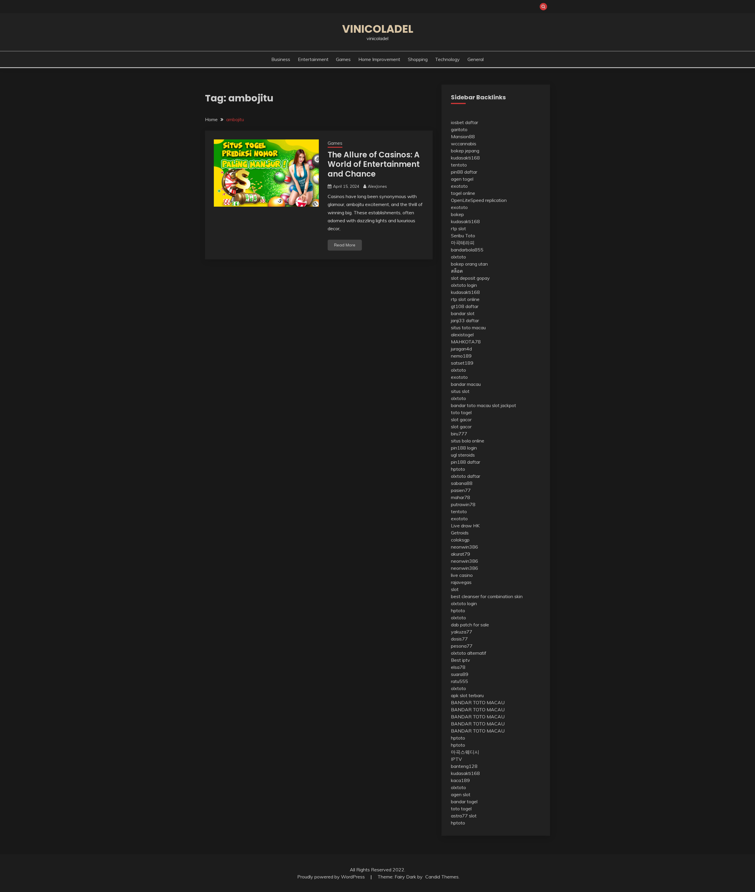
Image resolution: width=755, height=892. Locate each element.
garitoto (459, 129)
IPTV (456, 759)
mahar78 (460, 497)
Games (343, 59)
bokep (457, 214)
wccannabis (463, 144)
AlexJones (377, 186)
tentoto (459, 165)
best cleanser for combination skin (487, 596)
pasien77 (461, 490)
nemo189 (461, 356)
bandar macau (466, 384)
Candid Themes (442, 877)
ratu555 (459, 681)
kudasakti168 (465, 158)
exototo (459, 186)
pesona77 (461, 646)
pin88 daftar (464, 172)
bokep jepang (465, 151)
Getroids (460, 533)
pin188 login (464, 448)
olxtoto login (464, 285)
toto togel (461, 412)
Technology (447, 59)
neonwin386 (464, 547)
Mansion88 (463, 136)
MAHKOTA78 (466, 342)
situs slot (460, 391)
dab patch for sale (470, 625)
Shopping (418, 59)
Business (280, 59)
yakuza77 (461, 632)
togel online (463, 193)
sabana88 (461, 483)
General (475, 59)
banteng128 (464, 766)
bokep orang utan (469, 264)
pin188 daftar (465, 462)
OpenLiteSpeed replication (479, 200)
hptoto (458, 469)
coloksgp (460, 540)
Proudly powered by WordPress (331, 877)
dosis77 (459, 639)
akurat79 (460, 554)
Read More (344, 245)
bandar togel (464, 801)
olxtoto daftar (465, 476)
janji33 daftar (465, 320)
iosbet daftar (464, 122)
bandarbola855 (467, 250)
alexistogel (462, 335)
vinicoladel (377, 29)
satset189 (462, 363)
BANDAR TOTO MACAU (478, 702)
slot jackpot (504, 405)
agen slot (460, 794)
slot (455, 589)
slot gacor (461, 419)
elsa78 (458, 667)
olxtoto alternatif (468, 653)
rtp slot (458, 228)
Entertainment (313, 59)
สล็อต (457, 271)
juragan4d (461, 349)
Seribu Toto (463, 235)
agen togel (462, 179)
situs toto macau (468, 327)
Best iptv (460, 660)
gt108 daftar (464, 306)
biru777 (459, 434)
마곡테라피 (463, 243)
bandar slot (463, 313)
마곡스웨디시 (465, 752)
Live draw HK (465, 526)
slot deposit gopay (470, 278)
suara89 (459, 674)
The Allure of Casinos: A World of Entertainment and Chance (374, 164)
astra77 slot (464, 816)
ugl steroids (463, 455)
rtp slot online (465, 299)
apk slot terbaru (467, 695)
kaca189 (460, 780)
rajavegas (461, 582)
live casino (462, 575)
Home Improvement (379, 59)
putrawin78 (463, 504)
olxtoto (458, 257)
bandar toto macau (471, 405)
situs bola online (467, 441)
